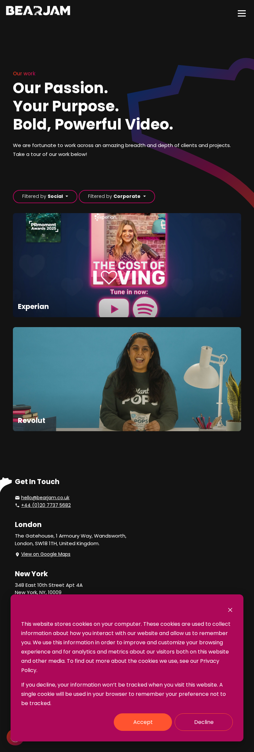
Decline (204, 722)
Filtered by (42, 196)
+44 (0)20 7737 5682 (46, 505)
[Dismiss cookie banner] (230, 609)
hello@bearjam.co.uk (45, 497)
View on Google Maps (45, 554)
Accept (143, 722)
